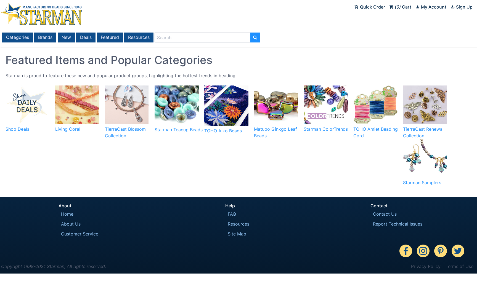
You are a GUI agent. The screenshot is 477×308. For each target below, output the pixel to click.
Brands (45, 37)
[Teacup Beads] (177, 123)
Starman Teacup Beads (179, 129)
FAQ (232, 214)
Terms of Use (459, 266)
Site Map (237, 234)
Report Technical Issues (397, 224)
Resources (139, 37)
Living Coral (67, 129)
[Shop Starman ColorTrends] (326, 122)
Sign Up (464, 7)
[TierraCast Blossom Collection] (127, 122)
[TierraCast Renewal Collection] (425, 122)
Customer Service (79, 234)
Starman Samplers (422, 182)
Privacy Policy (426, 266)
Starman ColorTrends (326, 129)
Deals (86, 37)
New (66, 37)
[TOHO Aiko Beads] (226, 124)
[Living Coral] (77, 122)
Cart (403, 7)
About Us (71, 224)
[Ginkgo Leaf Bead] (276, 122)
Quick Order (372, 7)
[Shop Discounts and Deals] (27, 122)
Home (67, 214)
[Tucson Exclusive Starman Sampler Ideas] (425, 176)
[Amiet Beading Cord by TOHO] (375, 122)
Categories (17, 37)
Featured (110, 37)
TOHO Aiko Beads (223, 130)
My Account (433, 7)
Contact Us (385, 214)
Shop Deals (17, 129)
